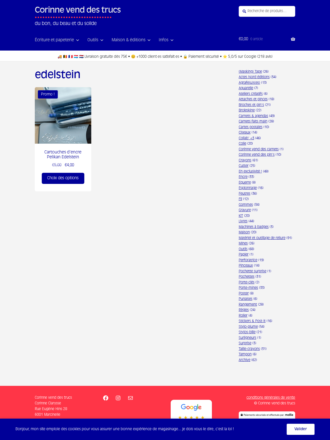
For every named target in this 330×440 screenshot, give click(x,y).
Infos (163, 40)
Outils (92, 40)
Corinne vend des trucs (78, 10)
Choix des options (63, 178)
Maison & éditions (128, 40)
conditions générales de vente (270, 398)
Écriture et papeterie (54, 40)
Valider (300, 429)
